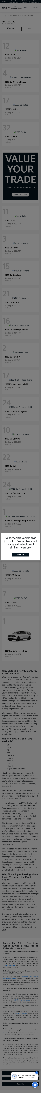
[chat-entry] (35, 1085)
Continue (20, 554)
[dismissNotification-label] (36, 1072)
